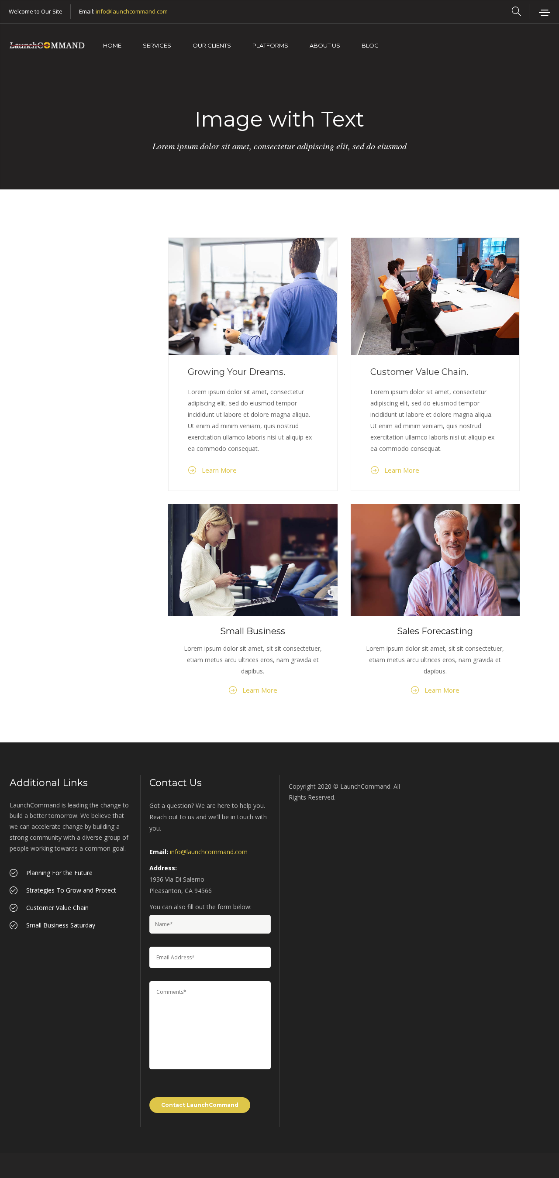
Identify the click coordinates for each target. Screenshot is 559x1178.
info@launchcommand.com (132, 11)
